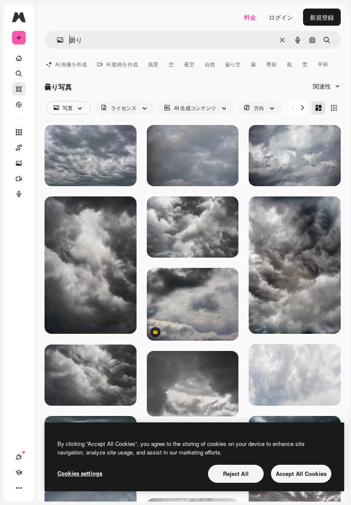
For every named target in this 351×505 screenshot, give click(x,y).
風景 (153, 64)
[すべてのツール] (19, 132)
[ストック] (19, 89)
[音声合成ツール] (19, 194)
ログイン (281, 17)
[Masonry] (318, 108)
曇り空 (233, 64)
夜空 (189, 64)
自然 (210, 64)
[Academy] (19, 472)
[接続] (19, 457)
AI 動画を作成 (122, 64)
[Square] (334, 108)
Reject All (236, 473)
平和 (323, 64)
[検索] (19, 73)
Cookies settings (79, 473)
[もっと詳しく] (19, 104)
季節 (271, 64)
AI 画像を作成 (71, 64)
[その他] (19, 488)
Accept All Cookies (301, 473)
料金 (250, 17)
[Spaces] (19, 147)
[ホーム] (19, 58)
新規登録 (322, 17)
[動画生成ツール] (19, 178)
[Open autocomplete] (56, 40)
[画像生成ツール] (19, 163)
